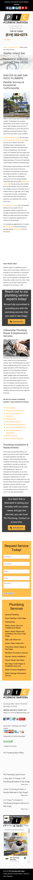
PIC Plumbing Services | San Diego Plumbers (16, 18)
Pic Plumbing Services (10, 137)
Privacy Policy (17, 874)
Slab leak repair (11, 419)
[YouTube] (19, 9)
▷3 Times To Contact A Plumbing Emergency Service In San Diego (16, 803)
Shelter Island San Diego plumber (14, 140)
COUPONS (16, 4)
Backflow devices (11, 436)
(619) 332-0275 (16, 35)
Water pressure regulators (14, 438)
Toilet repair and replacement (15, 424)
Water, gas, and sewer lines (15, 411)
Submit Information (9, 593)
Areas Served (13, 47)
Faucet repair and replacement (16, 427)
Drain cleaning (10, 408)
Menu (9, 40)
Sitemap (9, 876)
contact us (17, 229)
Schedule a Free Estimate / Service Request (16, 2)
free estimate (8, 227)
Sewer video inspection (13, 422)
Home (5, 47)
